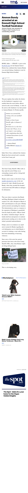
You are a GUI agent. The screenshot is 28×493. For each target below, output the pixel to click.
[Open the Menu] (2, 2)
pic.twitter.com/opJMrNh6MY (14, 140)
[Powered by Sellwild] (24, 369)
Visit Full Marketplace (21, 277)
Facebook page (6, 66)
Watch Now (23, 2)
